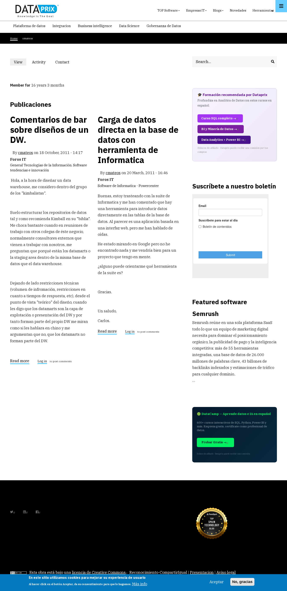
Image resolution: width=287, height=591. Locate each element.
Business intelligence (95, 26)
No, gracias (242, 582)
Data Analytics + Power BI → (222, 140)
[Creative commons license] (18, 572)
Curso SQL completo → (218, 118)
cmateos (25, 152)
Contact (62, 62)
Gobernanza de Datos (164, 26)
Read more (19, 361)
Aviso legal (226, 572)
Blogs (219, 11)
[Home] (36, 10)
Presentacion (202, 572)
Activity (39, 62)
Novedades (238, 10)
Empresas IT (197, 11)
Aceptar (216, 581)
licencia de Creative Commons (99, 572)
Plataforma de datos (29, 26)
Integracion (62, 26)
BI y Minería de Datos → (219, 129)
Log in (42, 361)
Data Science (129, 26)
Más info (139, 583)
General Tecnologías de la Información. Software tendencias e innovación (48, 167)
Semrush (205, 313)
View (20, 63)
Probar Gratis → (213, 442)
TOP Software (169, 11)
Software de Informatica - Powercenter (128, 186)
